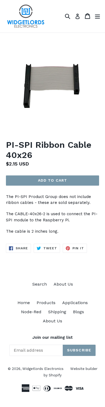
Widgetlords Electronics (43, 369)
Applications (75, 302)
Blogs (78, 311)
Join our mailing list (52, 337)
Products (46, 302)
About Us (63, 284)
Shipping (57, 311)
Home (24, 302)
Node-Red (31, 311)
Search (39, 284)
